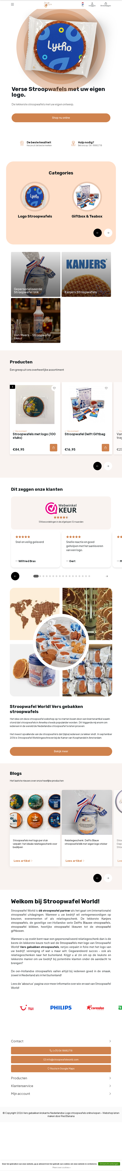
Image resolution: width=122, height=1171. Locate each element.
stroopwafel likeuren (68, 926)
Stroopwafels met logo (74, 942)
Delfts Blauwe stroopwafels (92, 922)
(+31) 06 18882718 (62, 1050)
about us (27, 983)
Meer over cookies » (61, 1167)
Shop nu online (61, 117)
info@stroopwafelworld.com (63, 1059)
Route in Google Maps (62, 1068)
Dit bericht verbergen (109, 1164)
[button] (97, 233)
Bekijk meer (61, 751)
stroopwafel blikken (24, 926)
